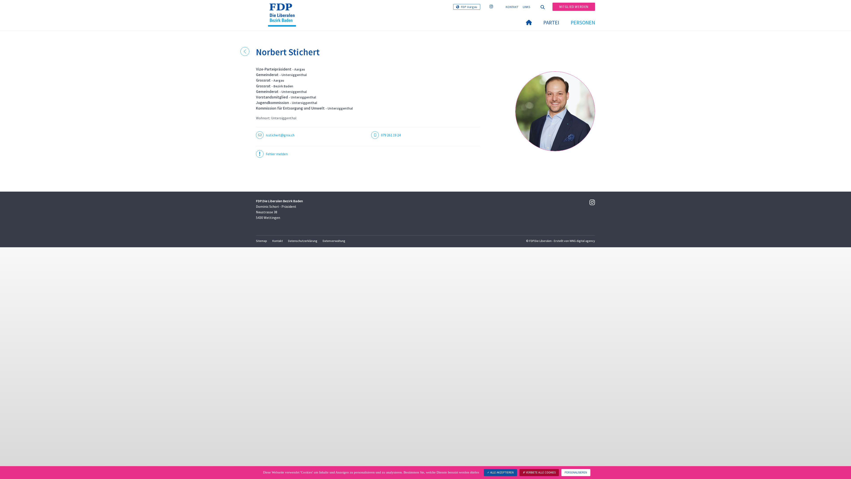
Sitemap (261, 241)
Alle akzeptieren (502, 472)
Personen (583, 22)
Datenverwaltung (334, 241)
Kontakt (512, 7)
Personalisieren (576, 472)
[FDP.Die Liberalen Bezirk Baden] (283, 9)
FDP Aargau (469, 7)
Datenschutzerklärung (302, 241)
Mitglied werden (573, 7)
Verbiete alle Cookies (540, 472)
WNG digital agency (582, 241)
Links (527, 7)
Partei (551, 22)
